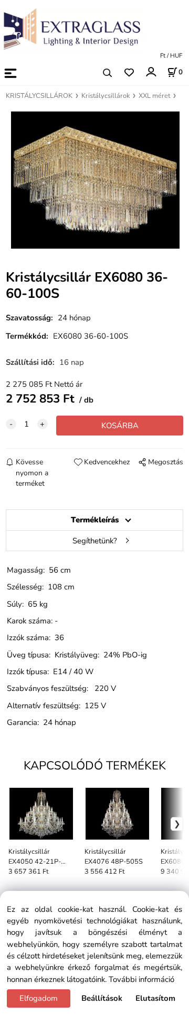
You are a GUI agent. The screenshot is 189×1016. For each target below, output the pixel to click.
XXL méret (154, 96)
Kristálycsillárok (105, 96)
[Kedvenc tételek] (129, 73)
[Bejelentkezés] (150, 72)
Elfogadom (38, 998)
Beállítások (101, 998)
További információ (141, 979)
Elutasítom (155, 998)
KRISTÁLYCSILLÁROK (39, 96)
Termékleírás (95, 520)
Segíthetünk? (94, 540)
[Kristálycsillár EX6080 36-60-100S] (94, 180)
